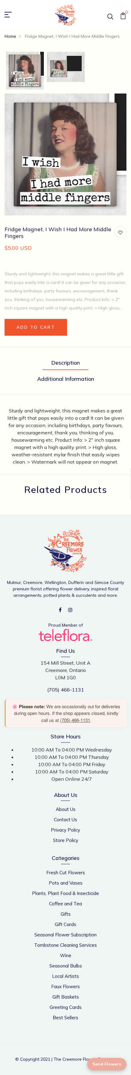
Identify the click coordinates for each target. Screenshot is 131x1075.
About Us (66, 809)
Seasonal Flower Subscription (65, 935)
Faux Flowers (65, 986)
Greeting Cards (66, 1007)
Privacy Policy (65, 830)
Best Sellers (65, 1017)
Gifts (66, 914)
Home (10, 36)
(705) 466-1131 (65, 690)
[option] (25, 71)
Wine (65, 955)
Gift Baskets (65, 997)
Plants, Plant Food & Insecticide (65, 893)
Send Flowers (107, 1064)
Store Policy (65, 840)
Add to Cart (35, 327)
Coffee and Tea (65, 904)
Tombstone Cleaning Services (65, 945)
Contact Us (65, 819)
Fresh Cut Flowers (65, 872)
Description (65, 362)
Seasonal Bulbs (65, 966)
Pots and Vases (66, 883)
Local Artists (65, 976)
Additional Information (65, 378)
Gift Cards (65, 924)
